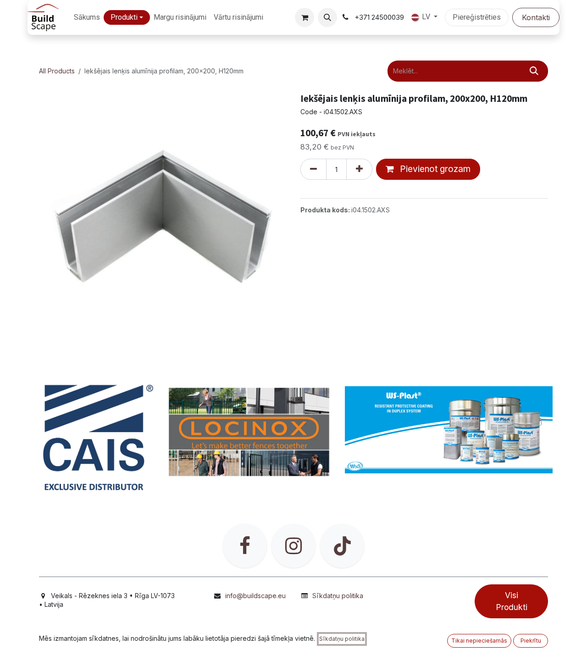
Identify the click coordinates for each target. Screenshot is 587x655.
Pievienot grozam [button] (434, 169)
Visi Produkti (511, 601)
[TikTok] (342, 546)
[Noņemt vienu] (313, 169)
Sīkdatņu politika (337, 595)
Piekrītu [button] (531, 640)
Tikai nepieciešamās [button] (479, 640)
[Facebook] (245, 546)
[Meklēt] (534, 71)
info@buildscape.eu (255, 595)
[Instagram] (293, 546)
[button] (327, 17)
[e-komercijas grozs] (304, 17)
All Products (57, 71)
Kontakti (536, 17)
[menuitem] (87, 17)
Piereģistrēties (477, 17)
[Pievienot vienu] (359, 169)
